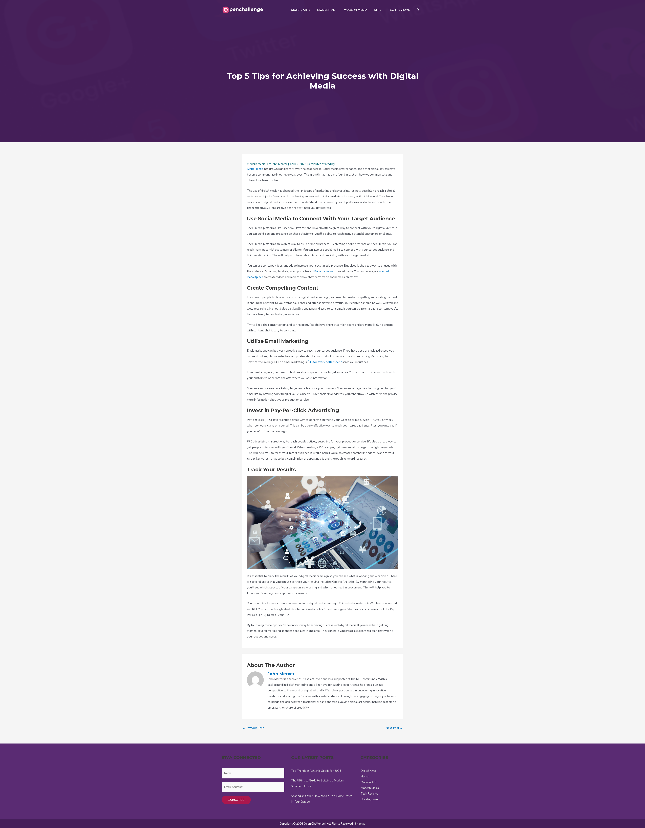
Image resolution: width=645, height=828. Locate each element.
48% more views (322, 271)
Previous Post (253, 728)
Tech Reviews (369, 794)
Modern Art (368, 782)
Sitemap (360, 824)
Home (365, 776)
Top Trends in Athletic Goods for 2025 (316, 771)
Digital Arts (368, 771)
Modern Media (256, 164)
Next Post (394, 728)
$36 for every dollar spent (325, 362)
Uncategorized (370, 799)
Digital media (255, 169)
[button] (418, 10)
